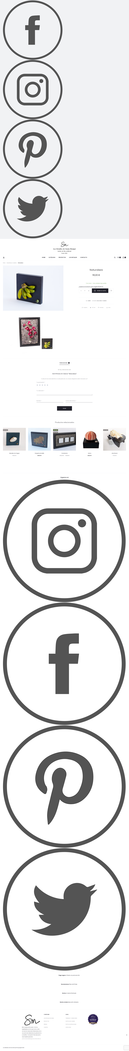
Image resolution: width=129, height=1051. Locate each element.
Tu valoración (40, 390)
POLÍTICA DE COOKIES (70, 1021)
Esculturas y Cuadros (12, 262)
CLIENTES (46, 1027)
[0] (118, 257)
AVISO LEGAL (68, 1027)
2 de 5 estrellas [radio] (40, 385)
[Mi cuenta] (3, 257)
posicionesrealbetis (26, 1038)
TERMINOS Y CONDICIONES (71, 1018)
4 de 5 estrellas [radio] (45, 385)
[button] (81, 291)
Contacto (83, 257)
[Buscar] (115, 257)
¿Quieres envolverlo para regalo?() (91, 287)
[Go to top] (127, 1035)
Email (109, 307)
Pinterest (102, 307)
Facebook (85, 307)
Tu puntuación (41, 382)
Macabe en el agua (14, 453)
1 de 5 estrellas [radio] (38, 385)
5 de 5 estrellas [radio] (48, 385)
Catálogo (52, 257)
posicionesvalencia (36, 1038)
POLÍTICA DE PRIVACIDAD (71, 1024)
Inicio (4, 262)
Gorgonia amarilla (39, 453)
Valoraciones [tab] (64, 363)
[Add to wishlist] (111, 290)
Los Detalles (73, 257)
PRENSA (45, 1024)
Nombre (39, 400)
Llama (89, 453)
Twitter (93, 307)
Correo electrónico (71, 400)
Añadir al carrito (101, 290)
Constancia (64, 453)
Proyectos (62, 257)
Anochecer (115, 453)
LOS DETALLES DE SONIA (49, 1018)
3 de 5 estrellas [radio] (43, 385)
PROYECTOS (46, 1021)
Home (43, 257)
